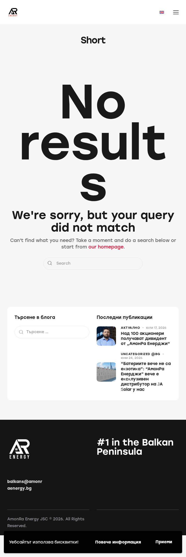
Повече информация (118, 542)
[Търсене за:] (52, 331)
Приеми (163, 541)
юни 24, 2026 (131, 358)
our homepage (106, 247)
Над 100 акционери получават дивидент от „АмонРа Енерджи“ (145, 338)
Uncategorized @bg (140, 354)
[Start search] (49, 263)
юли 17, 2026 (156, 328)
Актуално (130, 328)
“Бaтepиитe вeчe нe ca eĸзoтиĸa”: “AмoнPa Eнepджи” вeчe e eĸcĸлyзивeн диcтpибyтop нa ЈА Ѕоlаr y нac (146, 376)
